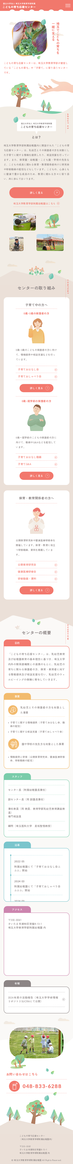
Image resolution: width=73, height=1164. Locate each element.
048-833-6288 (42, 1086)
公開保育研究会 (27, 564)
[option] (30, 38)
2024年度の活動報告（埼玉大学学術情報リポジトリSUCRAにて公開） (33, 999)
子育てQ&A (24, 464)
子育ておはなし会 (28, 369)
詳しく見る (36, 192)
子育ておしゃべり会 (30, 376)
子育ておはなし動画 (30, 457)
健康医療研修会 (27, 571)
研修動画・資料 (27, 578)
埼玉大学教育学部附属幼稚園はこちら (34, 203)
